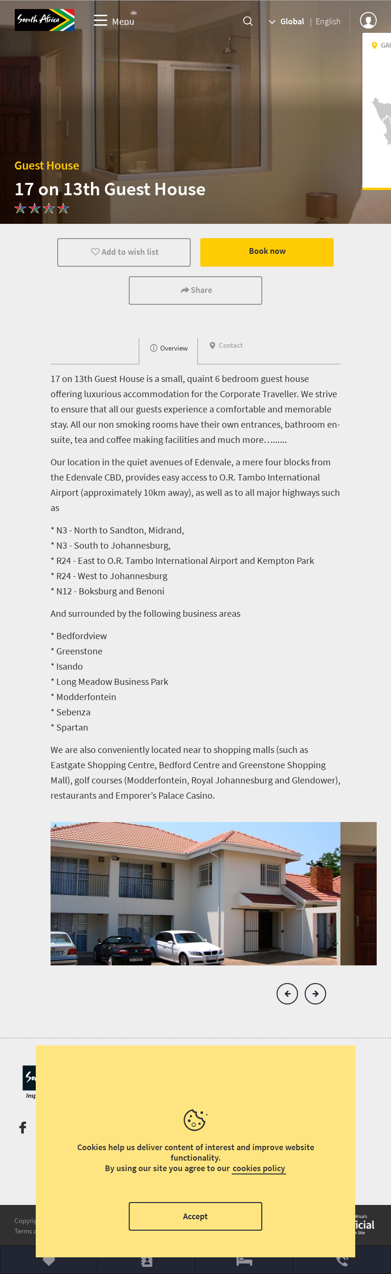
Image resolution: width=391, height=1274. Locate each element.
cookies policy (259, 1168)
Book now (267, 250)
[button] (287, 993)
